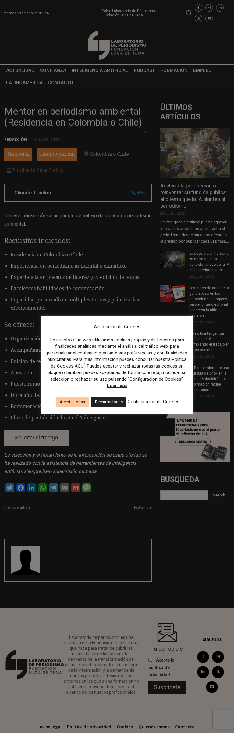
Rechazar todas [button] (109, 402)
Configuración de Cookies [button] (153, 401)
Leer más (117, 385)
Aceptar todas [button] (72, 402)
